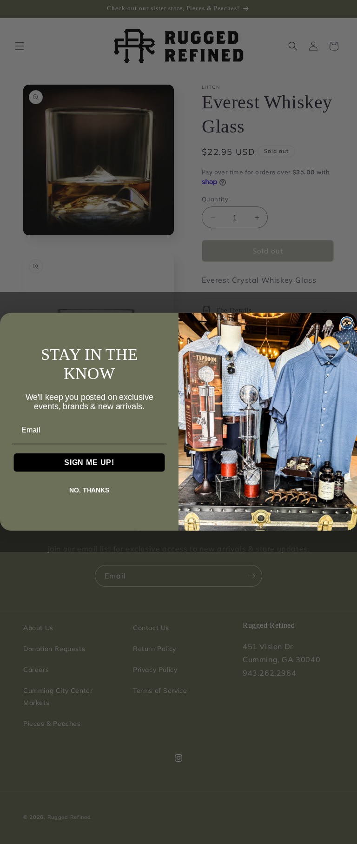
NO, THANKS (89, 490)
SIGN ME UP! (89, 462)
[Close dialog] (347, 323)
